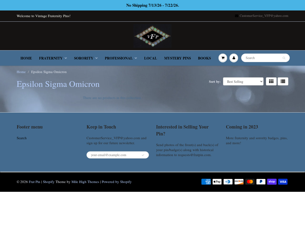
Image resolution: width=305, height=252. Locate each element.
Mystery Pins (177, 58)
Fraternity (51, 58)
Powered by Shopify (117, 181)
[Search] (283, 58)
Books (204, 58)
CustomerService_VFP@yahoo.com (264, 15)
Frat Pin (34, 181)
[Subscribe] (143, 155)
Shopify (49, 181)
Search (22, 137)
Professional (119, 58)
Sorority (83, 58)
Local (150, 58)
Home (26, 58)
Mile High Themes (85, 181)
